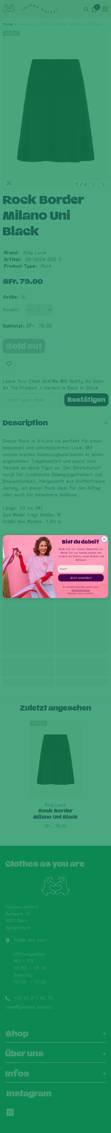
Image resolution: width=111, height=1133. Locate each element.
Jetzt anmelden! (81, 578)
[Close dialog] (104, 539)
